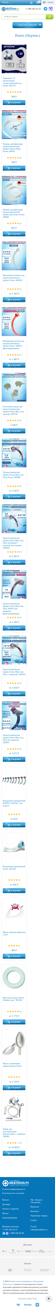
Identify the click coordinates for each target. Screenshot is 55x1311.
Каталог (5, 1200)
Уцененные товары (39, 1216)
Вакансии (35, 1207)
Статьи (34, 1220)
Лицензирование (9, 1218)
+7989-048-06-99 (16, 1233)
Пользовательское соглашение (13, 1193)
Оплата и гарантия (10, 1209)
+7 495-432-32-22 (33, 9)
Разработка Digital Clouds (27, 1299)
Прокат (5, 1213)
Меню (50, 2)
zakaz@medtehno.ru (39, 1230)
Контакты (35, 1211)
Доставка (6, 1204)
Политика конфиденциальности (13, 1189)
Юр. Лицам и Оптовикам (37, 1201)
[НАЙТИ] (50, 16)
